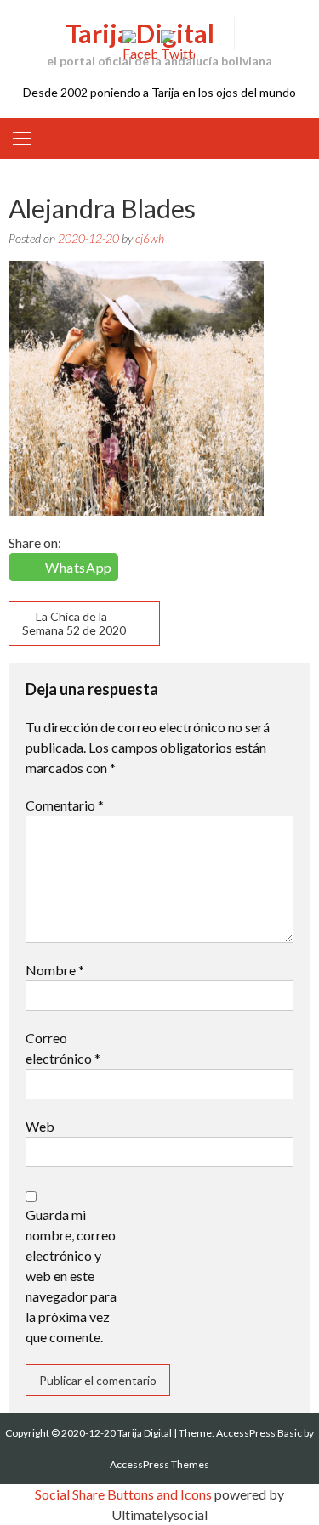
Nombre (55, 970)
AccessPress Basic (259, 1432)
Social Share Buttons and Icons (123, 1494)
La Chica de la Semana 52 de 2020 (74, 623)
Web (40, 1126)
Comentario (65, 805)
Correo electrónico (63, 1048)
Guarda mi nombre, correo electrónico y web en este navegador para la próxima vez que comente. (71, 1275)
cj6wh (149, 238)
